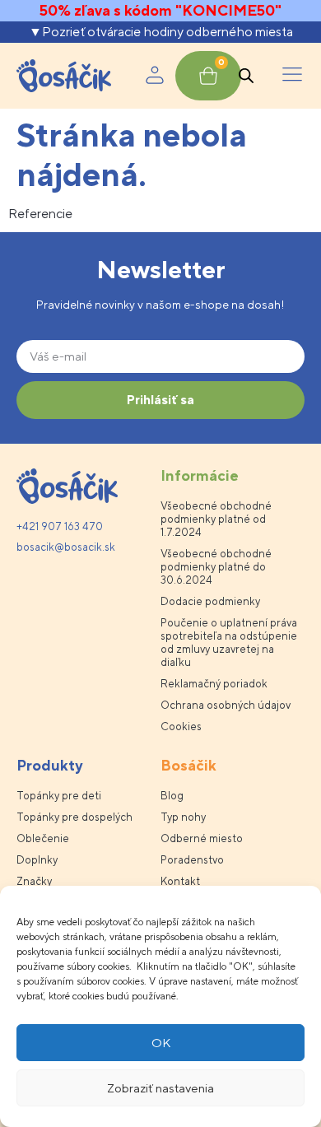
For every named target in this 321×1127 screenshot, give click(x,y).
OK (160, 1043)
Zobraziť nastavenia (160, 1088)
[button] (292, 76)
